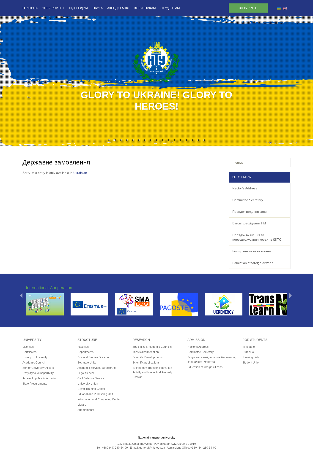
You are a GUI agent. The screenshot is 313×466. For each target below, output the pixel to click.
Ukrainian (80, 173)
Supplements (85, 410)
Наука (98, 8)
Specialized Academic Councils (152, 346)
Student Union (251, 362)
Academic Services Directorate (96, 367)
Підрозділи (78, 8)
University (31, 340)
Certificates (29, 352)
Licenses (28, 346)
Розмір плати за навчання (251, 251)
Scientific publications (145, 362)
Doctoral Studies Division (93, 357)
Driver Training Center (91, 389)
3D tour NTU (248, 8)
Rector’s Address (244, 188)
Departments (85, 352)
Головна (30, 8)
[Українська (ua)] (279, 8)
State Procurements (34, 383)
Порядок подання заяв (249, 211)
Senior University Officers (38, 367)
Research (141, 340)
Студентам (170, 8)
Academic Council (33, 362)
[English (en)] (285, 8)
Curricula (248, 352)
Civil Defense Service (90, 378)
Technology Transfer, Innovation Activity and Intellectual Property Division (152, 372)
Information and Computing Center (99, 399)
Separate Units (86, 362)
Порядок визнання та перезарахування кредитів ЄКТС (256, 237)
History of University (34, 357)
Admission (196, 340)
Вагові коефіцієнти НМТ (250, 223)
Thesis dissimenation (145, 352)
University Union (87, 383)
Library (81, 404)
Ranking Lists (250, 357)
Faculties (83, 346)
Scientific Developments (147, 357)
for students (254, 340)
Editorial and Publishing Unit (95, 394)
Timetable (248, 346)
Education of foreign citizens (252, 263)
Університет (53, 8)
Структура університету (38, 373)
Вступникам (145, 8)
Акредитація (118, 8)
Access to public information (39, 378)
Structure (87, 340)
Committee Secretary (247, 200)
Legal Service (86, 373)
